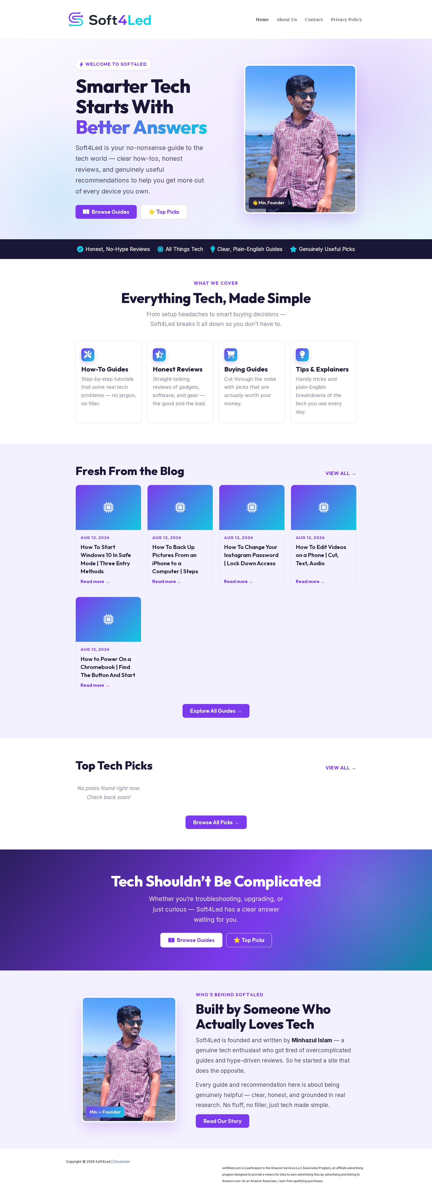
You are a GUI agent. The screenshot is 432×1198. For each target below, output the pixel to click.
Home (262, 19)
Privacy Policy (346, 19)
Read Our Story (222, 1121)
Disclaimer (122, 1162)
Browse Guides (110, 211)
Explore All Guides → (216, 710)
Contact (314, 19)
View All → (341, 473)
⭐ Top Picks (163, 211)
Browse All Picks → (216, 822)
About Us (287, 19)
